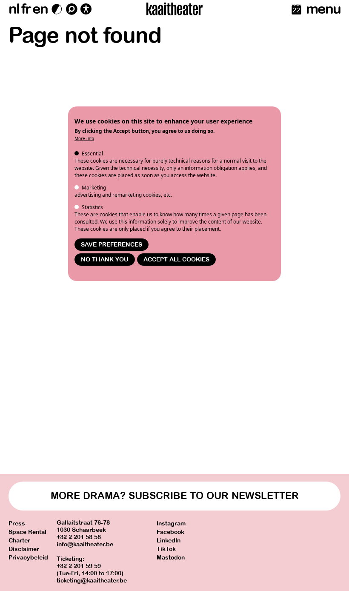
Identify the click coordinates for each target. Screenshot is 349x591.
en (40, 9)
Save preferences (111, 244)
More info (84, 138)
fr (25, 9)
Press (17, 523)
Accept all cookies (176, 259)
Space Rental (27, 532)
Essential (92, 153)
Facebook (170, 532)
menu (323, 9)
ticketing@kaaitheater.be (92, 580)
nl (14, 9)
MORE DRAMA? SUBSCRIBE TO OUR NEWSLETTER (175, 496)
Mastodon (171, 557)
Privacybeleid (28, 557)
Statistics (92, 207)
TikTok (166, 549)
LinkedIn (168, 540)
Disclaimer (24, 549)
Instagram (171, 523)
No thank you (105, 259)
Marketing (94, 187)
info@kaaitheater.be (85, 544)
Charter (19, 540)
